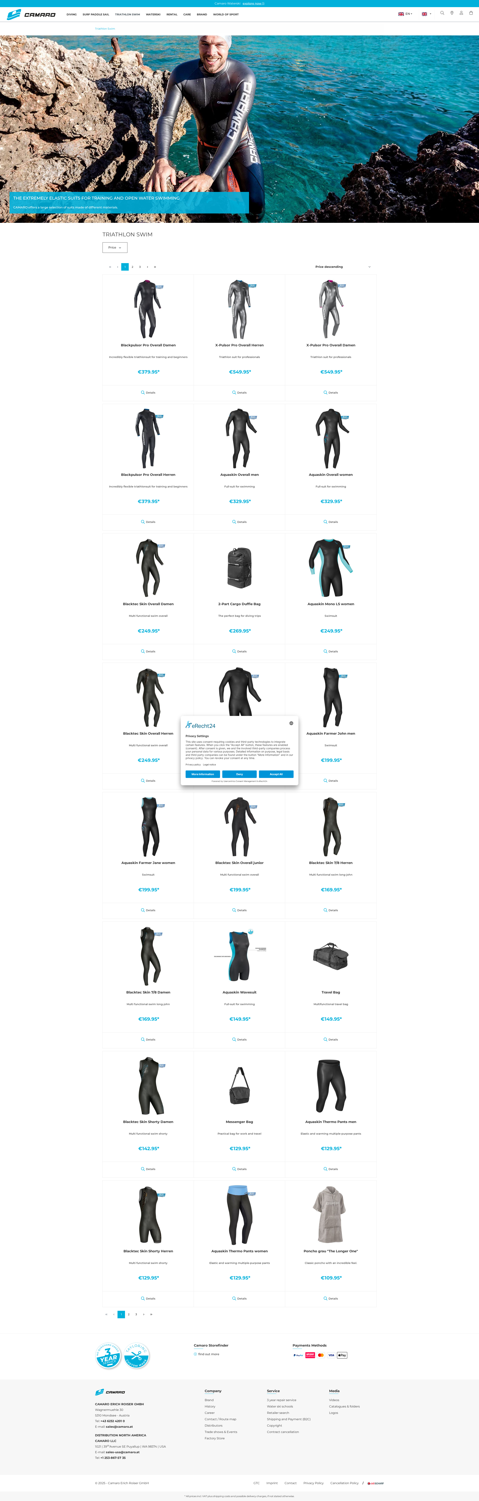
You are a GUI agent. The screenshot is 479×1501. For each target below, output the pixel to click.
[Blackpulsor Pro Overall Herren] (148, 438)
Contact (291, 1483)
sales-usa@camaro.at (123, 1452)
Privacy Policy (313, 1483)
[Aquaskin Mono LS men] (239, 697)
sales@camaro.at (119, 1426)
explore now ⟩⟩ (253, 3)
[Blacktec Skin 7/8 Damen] (148, 956)
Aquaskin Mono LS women (331, 604)
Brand (209, 1400)
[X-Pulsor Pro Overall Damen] (330, 309)
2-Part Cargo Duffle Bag (239, 604)
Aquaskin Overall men (239, 475)
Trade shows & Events (221, 1432)
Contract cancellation (283, 1432)
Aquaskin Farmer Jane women (148, 863)
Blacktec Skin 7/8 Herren (331, 863)
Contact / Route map (220, 1419)
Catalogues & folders (344, 1406)
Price (112, 247)
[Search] (442, 13)
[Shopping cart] (471, 13)
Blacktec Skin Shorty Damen (148, 1122)
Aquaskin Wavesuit (240, 992)
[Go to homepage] (31, 14)
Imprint (272, 1483)
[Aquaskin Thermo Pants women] (239, 1215)
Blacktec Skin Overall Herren (148, 733)
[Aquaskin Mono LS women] (330, 567)
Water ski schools (280, 1406)
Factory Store (215, 1438)
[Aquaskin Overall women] (330, 438)
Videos (334, 1400)
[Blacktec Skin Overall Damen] (148, 567)
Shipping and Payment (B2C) (289, 1419)
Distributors (213, 1425)
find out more (208, 1354)
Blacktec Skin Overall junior (239, 863)
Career (210, 1413)
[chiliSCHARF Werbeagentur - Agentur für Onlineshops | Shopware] (375, 1483)
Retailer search (278, 1413)
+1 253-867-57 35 (113, 1458)
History (210, 1406)
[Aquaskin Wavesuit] (239, 956)
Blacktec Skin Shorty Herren (148, 1251)
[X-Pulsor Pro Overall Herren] (239, 309)
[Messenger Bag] (239, 1085)
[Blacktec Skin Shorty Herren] (148, 1215)
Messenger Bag (239, 1122)
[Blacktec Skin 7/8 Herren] (330, 826)
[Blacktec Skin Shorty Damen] (148, 1085)
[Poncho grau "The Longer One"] (330, 1215)
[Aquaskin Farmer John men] (330, 697)
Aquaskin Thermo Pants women (239, 1251)
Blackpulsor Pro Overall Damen (148, 345)
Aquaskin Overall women (331, 475)
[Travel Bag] (330, 956)
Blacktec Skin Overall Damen (148, 604)
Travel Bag (331, 992)
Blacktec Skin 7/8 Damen (148, 992)
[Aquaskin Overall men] (239, 438)
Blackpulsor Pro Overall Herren (148, 475)
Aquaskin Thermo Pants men (330, 1122)
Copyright (274, 1425)
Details (150, 392)
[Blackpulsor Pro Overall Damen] (148, 309)
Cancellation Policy (344, 1483)
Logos (333, 1413)
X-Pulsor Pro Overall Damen (330, 345)
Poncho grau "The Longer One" (331, 1251)
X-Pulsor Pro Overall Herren (239, 345)
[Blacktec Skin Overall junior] (239, 826)
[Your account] (461, 13)
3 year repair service (281, 1400)
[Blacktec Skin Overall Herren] (148, 697)
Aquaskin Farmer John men (330, 733)
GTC (257, 1483)
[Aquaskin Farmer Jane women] (148, 826)
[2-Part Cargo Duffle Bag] (239, 567)
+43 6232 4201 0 (112, 1421)
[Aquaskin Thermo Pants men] (330, 1085)
